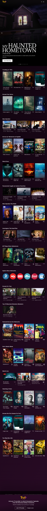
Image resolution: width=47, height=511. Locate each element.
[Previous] (1, 33)
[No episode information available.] (15, 384)
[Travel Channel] (4, 2)
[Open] (44, 2)
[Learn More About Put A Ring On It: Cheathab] (30, 384)
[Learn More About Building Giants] (44, 384)
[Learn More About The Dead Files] (15, 241)
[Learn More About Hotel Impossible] (15, 132)
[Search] (41, 2)
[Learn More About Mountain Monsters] (15, 317)
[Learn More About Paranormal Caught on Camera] (15, 199)
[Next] (45, 33)
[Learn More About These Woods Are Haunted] (15, 299)
